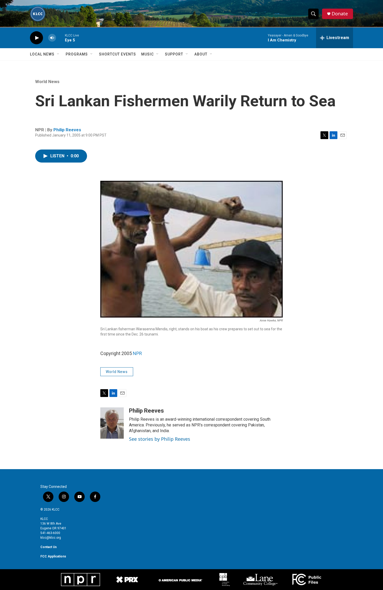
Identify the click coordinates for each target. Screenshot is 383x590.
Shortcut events (117, 54)
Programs (77, 54)
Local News (42, 54)
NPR (137, 353)
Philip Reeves (67, 129)
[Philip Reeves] (112, 423)
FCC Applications (53, 556)
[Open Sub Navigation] (58, 54)
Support (174, 54)
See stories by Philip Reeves (159, 439)
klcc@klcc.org (50, 537)
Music (147, 54)
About (200, 54)
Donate (340, 13)
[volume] (52, 38)
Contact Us (48, 547)
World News (47, 81)
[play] (36, 38)
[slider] (60, 37)
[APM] (180, 579)
